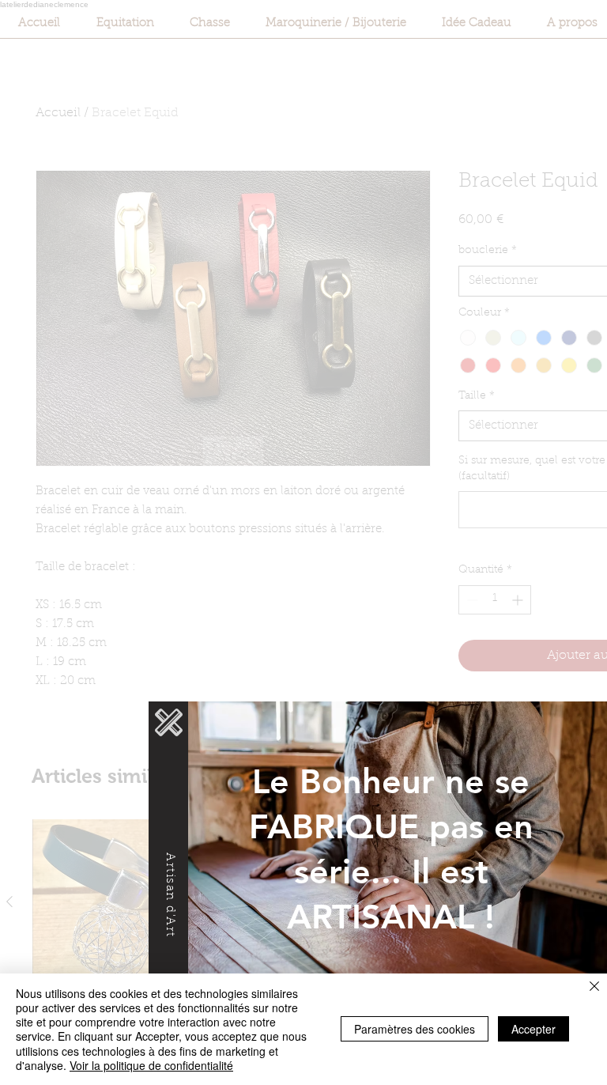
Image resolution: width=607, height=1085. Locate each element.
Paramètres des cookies (414, 1029)
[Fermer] (594, 987)
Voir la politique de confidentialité (151, 1065)
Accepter (533, 1029)
